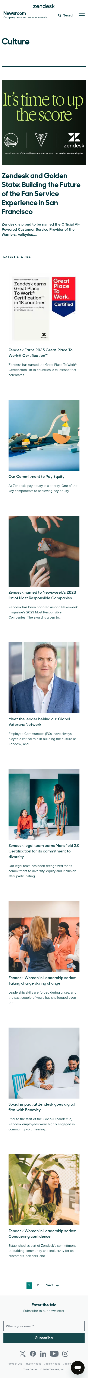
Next (49, 1285)
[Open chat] (78, 1368)
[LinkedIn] (43, 1353)
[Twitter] (22, 1353)
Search (68, 15)
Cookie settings (72, 1363)
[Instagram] (65, 1353)
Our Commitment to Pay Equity (37, 477)
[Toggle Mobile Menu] (82, 15)
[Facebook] (32, 1353)
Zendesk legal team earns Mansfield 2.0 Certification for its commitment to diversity (44, 851)
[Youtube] (54, 1353)
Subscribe (44, 1338)
